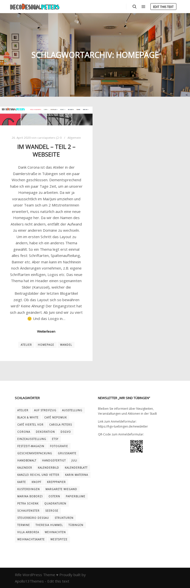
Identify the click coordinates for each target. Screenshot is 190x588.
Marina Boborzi (30, 496)
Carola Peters (60, 424)
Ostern (54, 496)
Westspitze (59, 539)
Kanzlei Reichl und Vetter (38, 474)
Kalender (24, 467)
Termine (23, 525)
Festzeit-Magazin (30, 446)
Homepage (46, 344)
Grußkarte (67, 453)
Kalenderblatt (76, 467)
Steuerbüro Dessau (33, 518)
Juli (74, 460)
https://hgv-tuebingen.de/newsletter (123, 426)
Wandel (66, 344)
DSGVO (66, 431)
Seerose (51, 510)
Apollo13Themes (29, 581)
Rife (18, 574)
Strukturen (64, 518)
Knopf (36, 482)
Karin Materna (76, 474)
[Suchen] (134, 6)
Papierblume (75, 496)
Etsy (55, 439)
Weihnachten (55, 532)
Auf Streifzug (45, 410)
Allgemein (74, 137)
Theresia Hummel (49, 525)
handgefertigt (54, 460)
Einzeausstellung (31, 439)
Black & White (28, 417)
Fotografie (59, 446)
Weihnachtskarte (31, 539)
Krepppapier (56, 482)
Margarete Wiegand (61, 489)
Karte (21, 482)
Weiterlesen (46, 331)
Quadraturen (55, 503)
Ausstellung (72, 410)
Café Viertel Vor (30, 424)
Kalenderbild (48, 467)
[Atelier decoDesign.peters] (34, 6)
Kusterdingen (28, 489)
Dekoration (45, 431)
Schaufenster (28, 510)
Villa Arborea (28, 532)
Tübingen (76, 525)
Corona (23, 431)
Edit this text (163, 7)
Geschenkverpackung (34, 453)
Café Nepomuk (55, 417)
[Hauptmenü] (143, 6)
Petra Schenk (28, 503)
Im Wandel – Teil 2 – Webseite (46, 150)
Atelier (26, 344)
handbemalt (26, 460)
